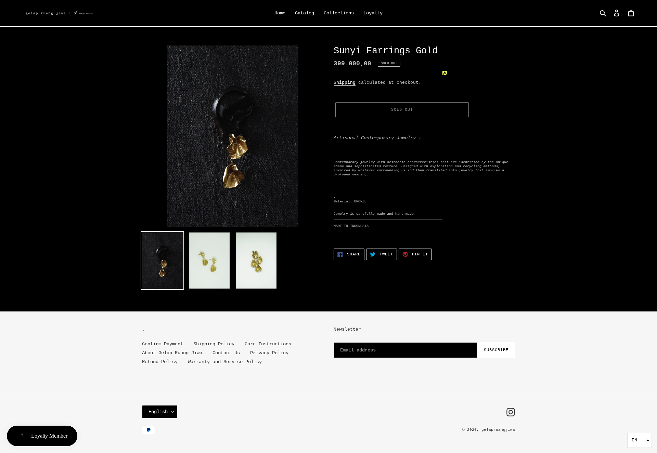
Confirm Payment (162, 344)
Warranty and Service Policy (225, 361)
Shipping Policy (213, 344)
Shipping (345, 82)
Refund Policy (160, 361)
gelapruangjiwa (498, 430)
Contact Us (226, 353)
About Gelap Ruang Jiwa (172, 353)
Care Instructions (268, 344)
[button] (639, 440)
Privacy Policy (269, 353)
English (158, 411)
